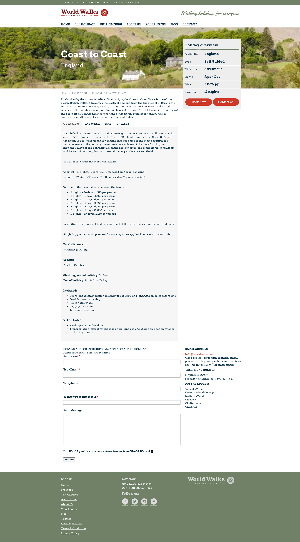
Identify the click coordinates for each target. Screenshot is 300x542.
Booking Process (71, 523)
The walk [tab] (92, 123)
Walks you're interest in (80, 396)
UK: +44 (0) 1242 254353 (96, 2)
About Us (67, 504)
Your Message (72, 410)
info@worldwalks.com (200, 354)
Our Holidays (69, 494)
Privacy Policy (70, 533)
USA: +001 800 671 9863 (126, 2)
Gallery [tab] (123, 123)
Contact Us (225, 102)
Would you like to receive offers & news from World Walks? (111, 451)
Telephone (70, 383)
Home (65, 484)
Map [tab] (108, 123)
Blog (64, 513)
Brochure (67, 489)
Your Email (71, 369)
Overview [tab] (71, 123)
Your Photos (69, 509)
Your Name (71, 356)
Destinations (69, 499)
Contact (66, 518)
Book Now (199, 102)
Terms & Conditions (73, 528)
